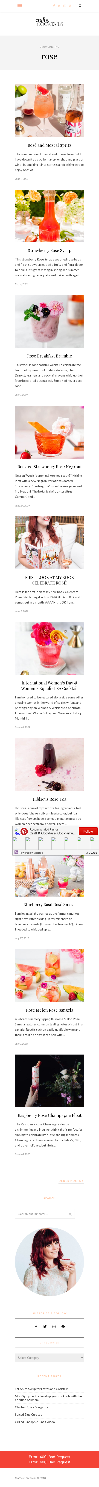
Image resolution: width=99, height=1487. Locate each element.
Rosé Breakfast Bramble (49, 356)
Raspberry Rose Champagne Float (50, 1115)
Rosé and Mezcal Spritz (49, 145)
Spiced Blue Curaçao (28, 1414)
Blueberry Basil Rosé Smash (49, 904)
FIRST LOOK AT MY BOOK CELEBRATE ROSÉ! (49, 580)
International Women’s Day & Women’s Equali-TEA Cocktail (49, 685)
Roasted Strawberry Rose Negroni (49, 466)
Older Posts (70, 1180)
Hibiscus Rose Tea (49, 799)
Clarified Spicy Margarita (31, 1407)
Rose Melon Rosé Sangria (49, 1010)
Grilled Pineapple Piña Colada (35, 1422)
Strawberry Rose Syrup (49, 250)
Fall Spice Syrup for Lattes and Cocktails (41, 1389)
